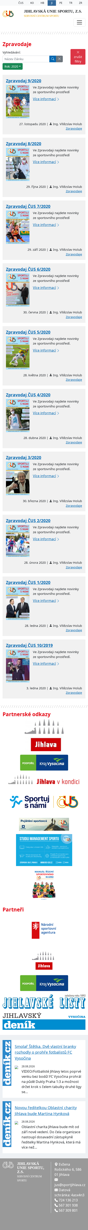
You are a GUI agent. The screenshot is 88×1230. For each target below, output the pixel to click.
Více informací (44, 99)
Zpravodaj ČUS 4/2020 (28, 395)
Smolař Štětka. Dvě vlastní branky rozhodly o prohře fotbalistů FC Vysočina (45, 1052)
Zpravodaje (74, 128)
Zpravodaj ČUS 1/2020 (28, 582)
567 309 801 (68, 1210)
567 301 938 (68, 1205)
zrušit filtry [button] (78, 59)
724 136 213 (68, 1200)
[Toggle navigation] (79, 22)
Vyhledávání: (12, 52)
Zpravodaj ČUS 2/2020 (28, 520)
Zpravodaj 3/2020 (23, 457)
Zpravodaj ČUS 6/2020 (28, 269)
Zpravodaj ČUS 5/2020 (28, 332)
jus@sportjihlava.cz (69, 1184)
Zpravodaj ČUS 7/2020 (28, 206)
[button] (59, 59)
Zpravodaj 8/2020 (23, 143)
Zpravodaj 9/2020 (23, 81)
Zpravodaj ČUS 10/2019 (29, 645)
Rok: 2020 (11, 66)
